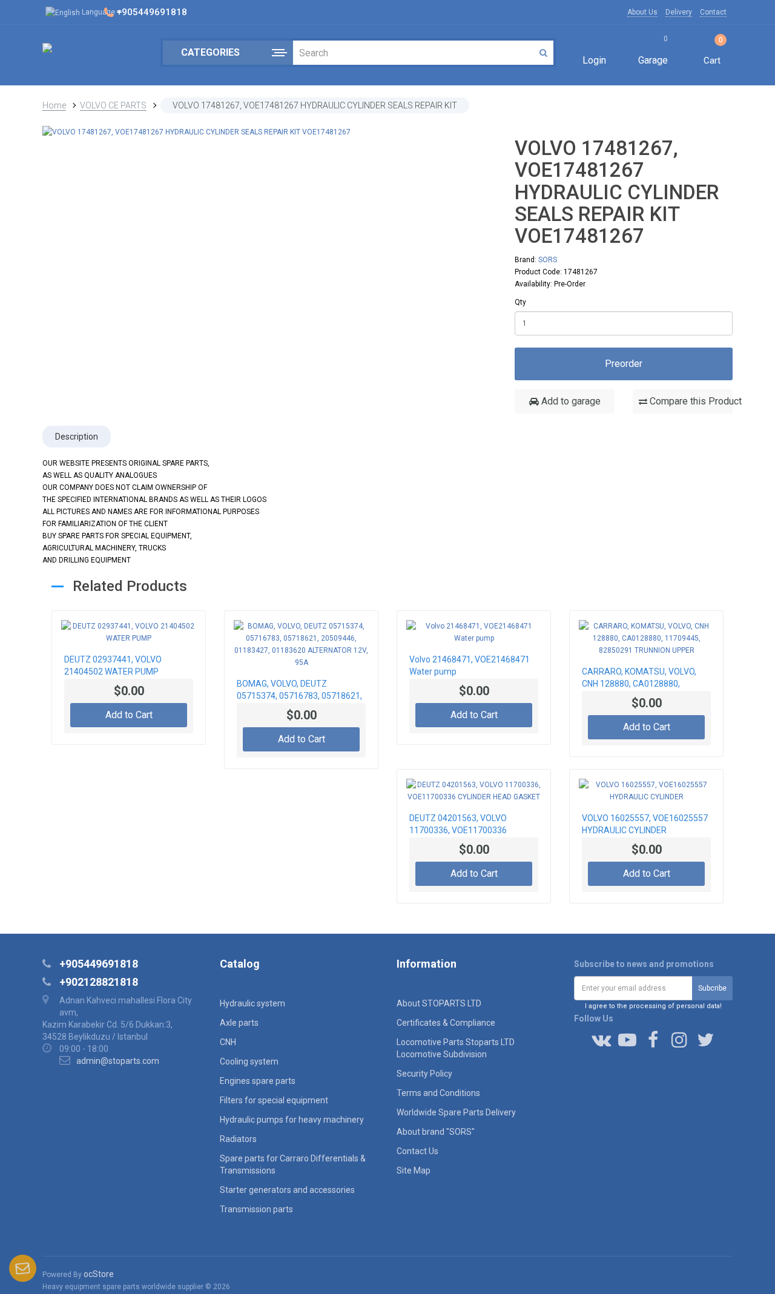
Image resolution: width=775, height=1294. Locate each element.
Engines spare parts (257, 1081)
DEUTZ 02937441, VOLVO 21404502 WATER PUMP (113, 665)
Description (76, 436)
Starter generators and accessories (287, 1190)
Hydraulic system (252, 1003)
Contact (713, 12)
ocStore (99, 1274)
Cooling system (249, 1061)
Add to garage (570, 401)
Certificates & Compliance (446, 1023)
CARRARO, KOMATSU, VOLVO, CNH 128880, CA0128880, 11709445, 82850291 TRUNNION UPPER (643, 679)
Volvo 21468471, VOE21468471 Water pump (469, 665)
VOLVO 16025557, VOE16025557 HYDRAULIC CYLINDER (645, 824)
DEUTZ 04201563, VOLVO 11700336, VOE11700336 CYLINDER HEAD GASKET (458, 825)
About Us (642, 12)
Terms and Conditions (438, 1093)
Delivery (678, 12)
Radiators (238, 1139)
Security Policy (424, 1073)
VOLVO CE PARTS (113, 105)
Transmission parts (256, 1209)
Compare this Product (690, 401)
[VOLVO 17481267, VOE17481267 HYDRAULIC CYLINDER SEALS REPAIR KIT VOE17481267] (196, 131)
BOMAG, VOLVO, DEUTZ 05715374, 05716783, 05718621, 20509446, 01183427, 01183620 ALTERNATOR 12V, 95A (299, 691)
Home (54, 105)
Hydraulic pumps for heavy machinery (292, 1119)
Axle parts (239, 1023)
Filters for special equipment (274, 1100)
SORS (547, 260)
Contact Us (417, 1151)
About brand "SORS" (436, 1132)
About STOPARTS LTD (439, 1003)
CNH (228, 1042)
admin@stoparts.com (117, 1061)
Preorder (623, 363)
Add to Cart (129, 715)
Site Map (413, 1170)
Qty (520, 302)
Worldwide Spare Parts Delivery (456, 1112)
